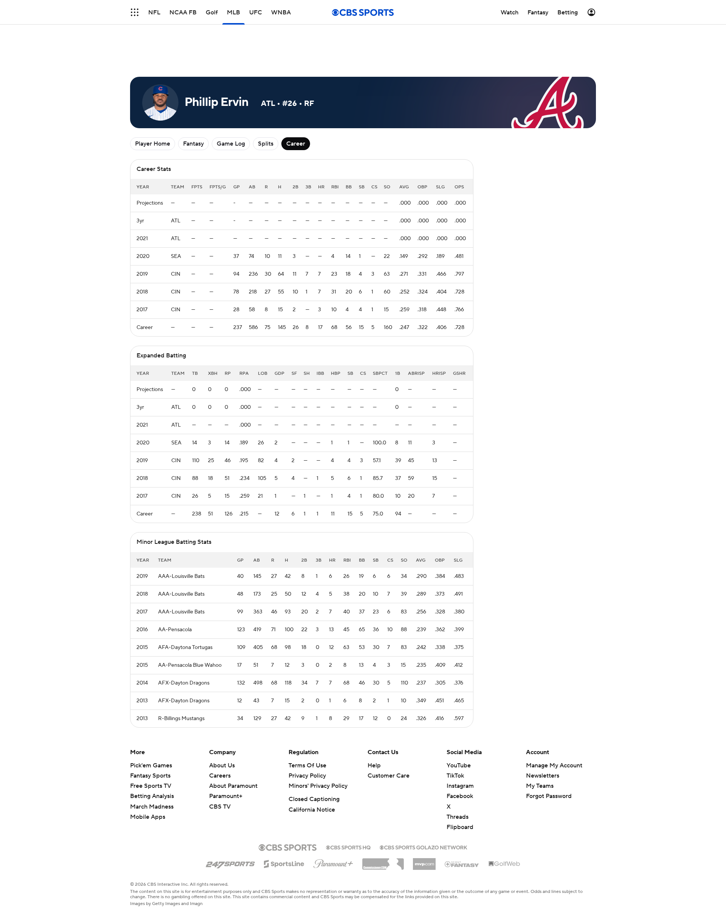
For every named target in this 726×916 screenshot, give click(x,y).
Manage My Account (554, 765)
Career (295, 143)
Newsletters (542, 775)
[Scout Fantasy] (462, 864)
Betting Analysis (152, 796)
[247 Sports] (230, 862)
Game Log (231, 143)
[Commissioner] (383, 861)
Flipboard (460, 827)
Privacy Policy (307, 775)
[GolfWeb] (504, 864)
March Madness (152, 806)
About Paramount (233, 786)
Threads (457, 817)
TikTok (455, 775)
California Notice (312, 810)
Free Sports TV (150, 786)
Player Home (152, 143)
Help (374, 765)
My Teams (540, 786)
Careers (220, 775)
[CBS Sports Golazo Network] (423, 847)
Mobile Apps (147, 817)
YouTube (459, 765)
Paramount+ (225, 796)
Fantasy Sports (150, 775)
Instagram (460, 786)
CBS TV (220, 806)
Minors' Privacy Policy (318, 786)
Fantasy (193, 143)
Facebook (460, 796)
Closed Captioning (314, 799)
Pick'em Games (151, 765)
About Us (222, 765)
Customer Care (389, 775)
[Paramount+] (333, 862)
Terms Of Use (307, 765)
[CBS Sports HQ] (348, 847)
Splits (265, 143)
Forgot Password (549, 796)
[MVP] (424, 861)
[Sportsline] (284, 862)
